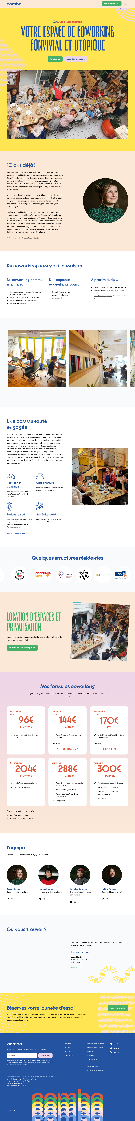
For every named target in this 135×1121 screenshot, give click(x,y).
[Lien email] (12, 899)
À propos (68, 1044)
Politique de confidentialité (95, 1070)
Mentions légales (92, 1067)
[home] (14, 4)
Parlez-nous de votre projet (22, 648)
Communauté (69, 1055)
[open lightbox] (37, 358)
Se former (90, 1051)
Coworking (55, 59)
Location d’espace (76, 59)
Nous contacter (111, 4)
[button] (125, 3)
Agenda (67, 1048)
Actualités (68, 1051)
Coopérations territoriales (95, 1044)
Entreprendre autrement (95, 1048)
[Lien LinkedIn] (8, 899)
